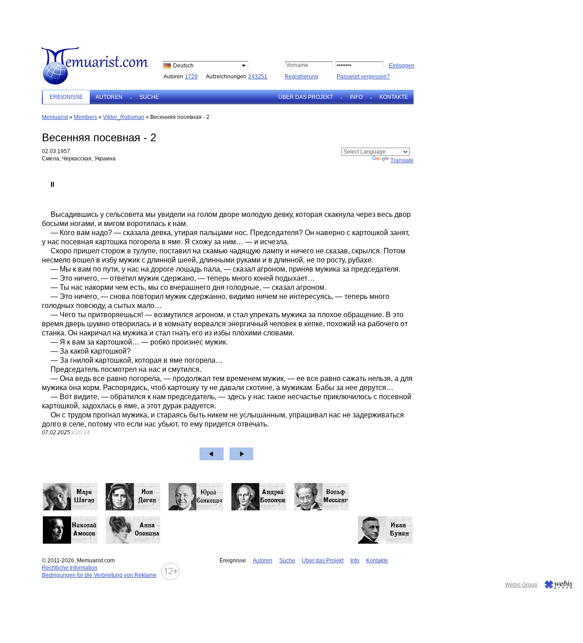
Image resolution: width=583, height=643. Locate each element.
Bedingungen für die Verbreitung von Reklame (99, 575)
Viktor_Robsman (123, 117)
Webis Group (521, 584)
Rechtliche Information (69, 568)
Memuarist (55, 117)
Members (85, 117)
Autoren (109, 97)
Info (356, 97)
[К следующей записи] (242, 454)
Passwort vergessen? (363, 76)
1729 (191, 76)
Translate (402, 160)
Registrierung (301, 76)
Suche (149, 97)
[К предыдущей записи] (211, 454)
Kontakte (393, 97)
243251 (257, 76)
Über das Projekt (305, 97)
